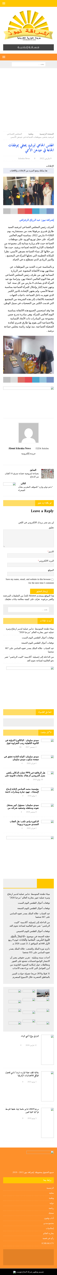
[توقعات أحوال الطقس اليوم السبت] (29, 993)
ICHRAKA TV (48, 1243)
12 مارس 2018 (31, 1045)
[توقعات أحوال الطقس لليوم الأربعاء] (15, 1025)
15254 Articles (42, 448)
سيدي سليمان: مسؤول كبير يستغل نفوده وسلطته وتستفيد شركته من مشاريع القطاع (23, 808)
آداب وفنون (49, 1218)
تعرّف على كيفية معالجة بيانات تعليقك (22, 599)
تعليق (51, 527)
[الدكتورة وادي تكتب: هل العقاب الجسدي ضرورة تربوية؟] (47, 824)
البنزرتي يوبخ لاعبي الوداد (30, 1036)
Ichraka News (24, 158)
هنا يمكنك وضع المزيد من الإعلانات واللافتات (28, 170)
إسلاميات (50, 1228)
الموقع (51, 570)
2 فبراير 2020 (32, 828)
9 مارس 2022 (45, 158)
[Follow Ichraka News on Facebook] (36, 459)
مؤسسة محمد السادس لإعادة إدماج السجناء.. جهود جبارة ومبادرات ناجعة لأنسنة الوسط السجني (22, 792)
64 (20, 747)
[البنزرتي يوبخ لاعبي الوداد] (47, 1050)
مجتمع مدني (48, 1223)
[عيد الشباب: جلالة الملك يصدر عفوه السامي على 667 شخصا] (43, 1003)
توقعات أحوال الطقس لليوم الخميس (33, 931)
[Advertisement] (28, 101)
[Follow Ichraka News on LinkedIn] (22, 459)
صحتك (51, 1213)
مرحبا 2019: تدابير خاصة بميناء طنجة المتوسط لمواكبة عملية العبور (22, 1110)
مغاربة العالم (48, 1233)
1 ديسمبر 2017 (31, 747)
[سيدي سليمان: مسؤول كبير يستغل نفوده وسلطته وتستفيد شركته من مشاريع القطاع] (47, 807)
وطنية (51, 1198)
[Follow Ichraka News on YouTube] (27, 459)
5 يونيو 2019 (32, 1118)
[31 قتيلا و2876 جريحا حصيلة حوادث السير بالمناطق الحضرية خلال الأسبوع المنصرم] (43, 1025)
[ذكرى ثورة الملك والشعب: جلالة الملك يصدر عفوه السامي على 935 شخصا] (29, 1014)
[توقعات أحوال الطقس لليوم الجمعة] (15, 993)
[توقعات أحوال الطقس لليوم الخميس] (15, 1004)
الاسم (51, 551)
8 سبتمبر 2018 (31, 812)
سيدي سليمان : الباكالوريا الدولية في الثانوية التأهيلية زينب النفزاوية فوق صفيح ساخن (22, 743)
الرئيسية (50, 1188)
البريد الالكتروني (46, 561)
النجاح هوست (21, 1272)
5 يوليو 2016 (32, 796)
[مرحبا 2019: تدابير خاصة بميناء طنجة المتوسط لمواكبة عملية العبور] (47, 1123)
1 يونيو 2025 (32, 1082)
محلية (51, 1193)
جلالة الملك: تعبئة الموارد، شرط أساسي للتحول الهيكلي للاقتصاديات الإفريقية (22, 1074)
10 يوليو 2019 (38, 779)
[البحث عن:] (29, 64)
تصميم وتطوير (38, 1272)
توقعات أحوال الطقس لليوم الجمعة (37, 643)
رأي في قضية (48, 1238)
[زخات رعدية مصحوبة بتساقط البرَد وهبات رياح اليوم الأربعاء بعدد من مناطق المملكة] (29, 1024)
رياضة (51, 1208)
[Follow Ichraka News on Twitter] (32, 459)
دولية (52, 1203)
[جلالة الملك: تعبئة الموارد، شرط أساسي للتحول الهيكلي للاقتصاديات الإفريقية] (47, 1086)
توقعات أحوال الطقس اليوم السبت (38, 637)
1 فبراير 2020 (32, 763)
